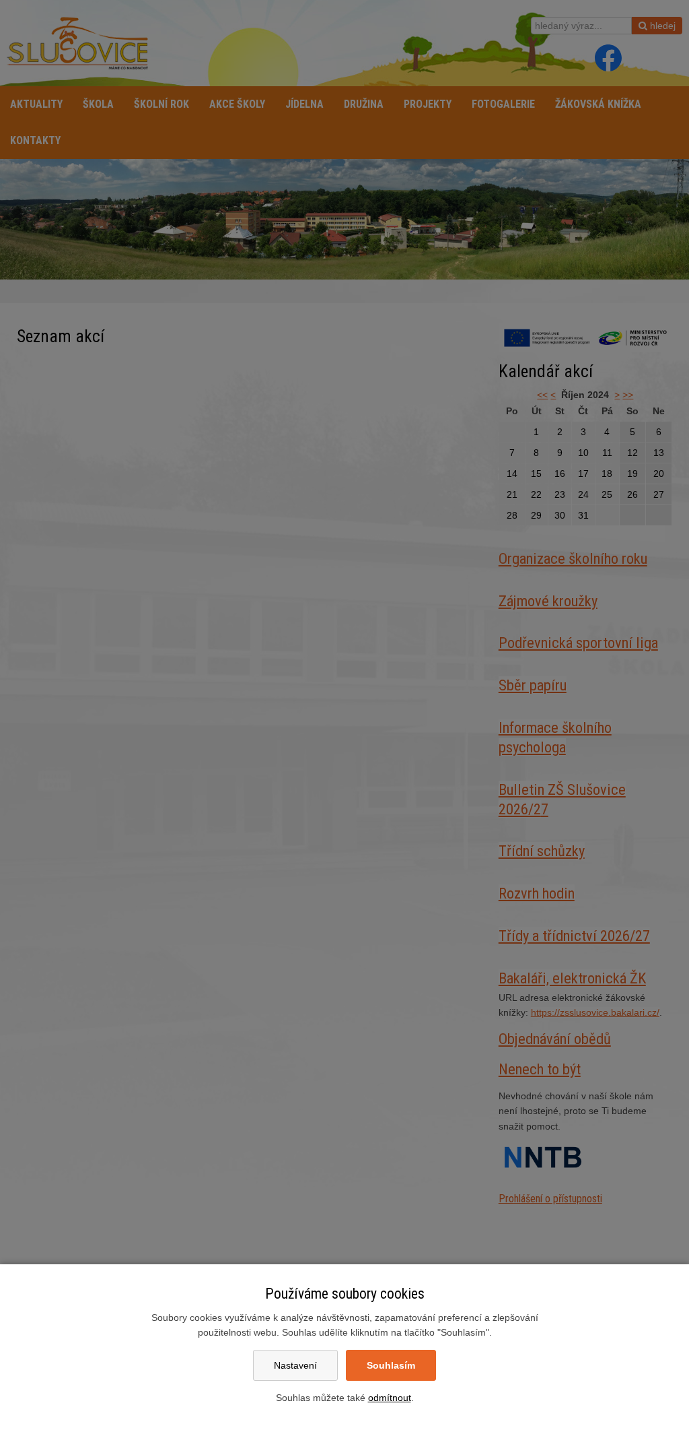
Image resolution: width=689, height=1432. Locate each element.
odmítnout (389, 1397)
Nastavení (295, 1365)
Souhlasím (391, 1365)
